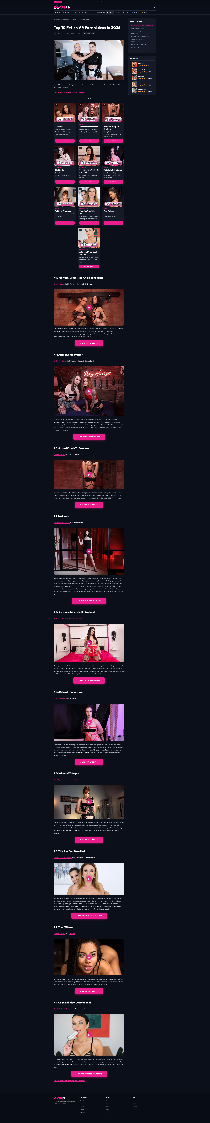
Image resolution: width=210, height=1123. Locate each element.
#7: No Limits (134, 33)
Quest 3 (90, 2)
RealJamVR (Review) (61, 361)
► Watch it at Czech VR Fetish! (89, 916)
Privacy (134, 1101)
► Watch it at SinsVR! (89, 343)
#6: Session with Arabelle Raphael (140, 36)
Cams (118, 12)
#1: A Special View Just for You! (139, 50)
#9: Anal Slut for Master (137, 28)
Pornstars (135, 12)
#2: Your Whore (135, 47)
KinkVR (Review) (59, 455)
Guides (82, 1109)
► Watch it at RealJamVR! (89, 437)
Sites (65, 12)
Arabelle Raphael (77, 619)
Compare (74, 12)
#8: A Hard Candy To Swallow (139, 31)
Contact (135, 1106)
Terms (134, 1103)
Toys (92, 12)
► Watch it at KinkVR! (89, 505)
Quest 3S (96, 2)
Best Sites (82, 1101)
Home (57, 12)
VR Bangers (83, 2)
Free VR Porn (66, 2)
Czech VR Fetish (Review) (63, 858)
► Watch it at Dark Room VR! (89, 601)
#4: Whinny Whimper (137, 42)
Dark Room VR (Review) (62, 523)
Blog (107, 1109)
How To (100, 12)
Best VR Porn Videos (63, 19)
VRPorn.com (75, 2)
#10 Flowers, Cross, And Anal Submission (142, 25)
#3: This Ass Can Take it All (138, 44)
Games (85, 12)
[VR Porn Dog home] (62, 7)
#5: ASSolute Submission (138, 39)
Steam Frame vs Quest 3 (114, 2)
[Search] (154, 7)
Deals (144, 12)
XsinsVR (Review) (60, 284)
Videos (110, 12)
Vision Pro (103, 2)
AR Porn (126, 12)
